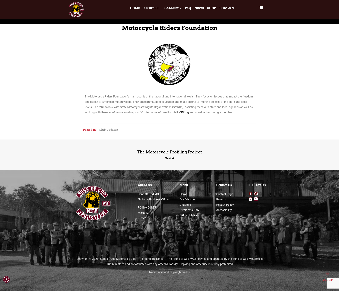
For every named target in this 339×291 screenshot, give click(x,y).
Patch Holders (188, 215)
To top (327, 279)
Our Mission (187, 199)
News (199, 8)
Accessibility (224, 210)
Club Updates (108, 129)
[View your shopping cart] (261, 7)
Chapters (185, 204)
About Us (151, 8)
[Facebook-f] (250, 193)
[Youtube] (256, 199)
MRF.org (184, 112)
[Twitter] (256, 193)
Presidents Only (189, 210)
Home (135, 8)
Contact (226, 8)
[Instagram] (250, 199)
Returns (221, 199)
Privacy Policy (225, 204)
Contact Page (224, 194)
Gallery (171, 8)
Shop (211, 8)
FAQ (188, 8)
